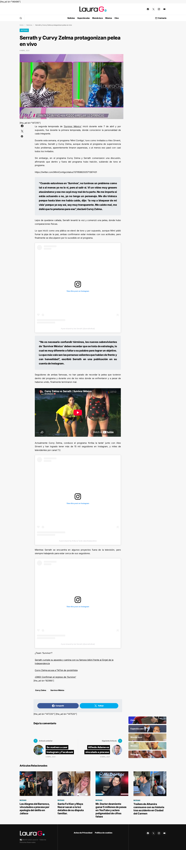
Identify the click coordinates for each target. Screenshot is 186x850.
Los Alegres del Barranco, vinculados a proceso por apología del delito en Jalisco (35, 808)
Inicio (21, 25)
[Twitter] (153, 9)
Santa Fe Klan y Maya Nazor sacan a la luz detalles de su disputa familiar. (71, 808)
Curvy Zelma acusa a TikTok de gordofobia (56, 670)
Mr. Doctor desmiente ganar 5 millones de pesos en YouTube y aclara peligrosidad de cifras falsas (111, 810)
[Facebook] (148, 9)
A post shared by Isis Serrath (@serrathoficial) (78, 329)
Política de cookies (103, 833)
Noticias (29, 25)
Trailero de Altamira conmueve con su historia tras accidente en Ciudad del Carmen (148, 809)
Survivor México (57, 690)
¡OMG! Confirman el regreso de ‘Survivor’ (55, 677)
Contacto (162, 18)
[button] (21, 18)
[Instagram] (159, 9)
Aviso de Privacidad (83, 833)
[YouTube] (164, 9)
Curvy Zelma (40, 690)
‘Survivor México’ (72, 126)
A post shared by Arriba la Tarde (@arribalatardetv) (78, 541)
